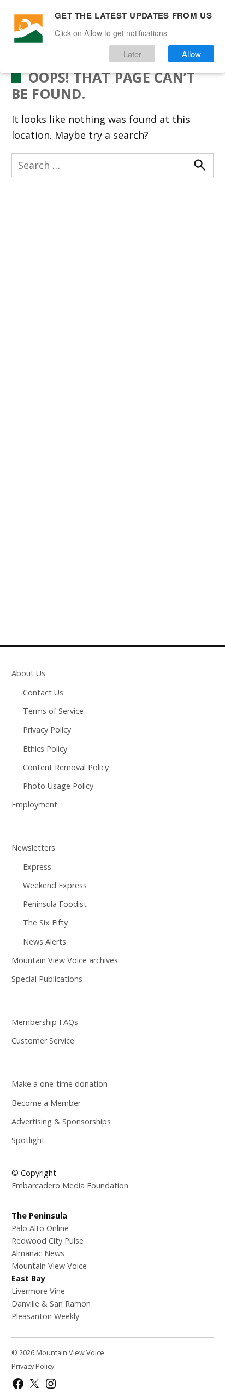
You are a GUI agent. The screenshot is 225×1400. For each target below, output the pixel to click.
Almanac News (37, 1253)
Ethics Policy (45, 748)
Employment (34, 804)
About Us (28, 673)
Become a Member (46, 1103)
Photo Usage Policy (58, 786)
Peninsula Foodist (55, 904)
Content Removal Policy (66, 767)
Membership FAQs (44, 1022)
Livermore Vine (38, 1291)
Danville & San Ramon (51, 1303)
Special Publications (46, 979)
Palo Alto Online (40, 1228)
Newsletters (33, 847)
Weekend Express (55, 885)
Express (37, 867)
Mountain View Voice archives (64, 960)
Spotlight (28, 1140)
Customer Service (42, 1040)
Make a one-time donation (59, 1084)
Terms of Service (53, 711)
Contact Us (43, 692)
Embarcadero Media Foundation (69, 1185)
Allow (191, 54)
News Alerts (44, 941)
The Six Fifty (45, 922)
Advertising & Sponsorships (61, 1121)
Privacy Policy (47, 729)
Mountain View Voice (49, 1266)
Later (132, 54)
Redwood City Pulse (47, 1240)
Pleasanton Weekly (45, 1316)
